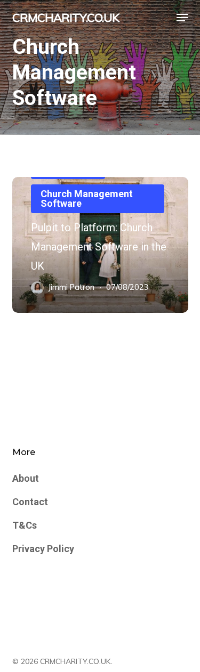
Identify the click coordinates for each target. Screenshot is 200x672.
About (25, 478)
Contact (30, 501)
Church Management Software (87, 198)
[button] (182, 17)
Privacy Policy (43, 548)
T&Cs (24, 525)
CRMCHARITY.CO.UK (65, 17)
